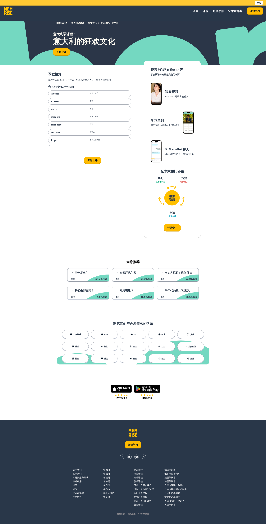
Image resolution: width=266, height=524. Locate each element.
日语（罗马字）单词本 (175, 489)
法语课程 (138, 477)
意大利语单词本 (172, 496)
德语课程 (138, 469)
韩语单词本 (170, 481)
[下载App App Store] (121, 389)
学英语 (106, 496)
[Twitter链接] (129, 457)
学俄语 (106, 473)
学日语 (106, 485)
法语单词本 (170, 477)
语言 (195, 11)
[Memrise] (8, 11)
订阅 (75, 485)
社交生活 (92, 22)
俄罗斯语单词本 (172, 473)
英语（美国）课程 (143, 500)
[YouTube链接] (136, 457)
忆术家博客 (235, 11)
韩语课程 (138, 481)
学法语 (106, 477)
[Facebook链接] (122, 457)
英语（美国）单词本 (174, 500)
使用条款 (121, 513)
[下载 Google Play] (147, 389)
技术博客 (77, 496)
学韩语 (106, 481)
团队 (75, 489)
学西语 (106, 489)
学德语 (106, 469)
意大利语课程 (78, 22)
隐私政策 (131, 513)
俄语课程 (138, 473)
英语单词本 (170, 504)
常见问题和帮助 (80, 477)
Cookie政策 (143, 513)
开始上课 (61, 51)
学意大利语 (62, 22)
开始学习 (255, 10)
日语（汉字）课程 (143, 485)
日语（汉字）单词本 (174, 485)
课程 (205, 11)
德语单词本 (170, 469)
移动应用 (77, 481)
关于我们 (77, 469)
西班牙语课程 (140, 493)
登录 (259, 3)
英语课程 (138, 504)
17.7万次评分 (121, 398)
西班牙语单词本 (172, 493)
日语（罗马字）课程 (144, 489)
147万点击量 (147, 398)
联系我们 (77, 473)
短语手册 (218, 11)
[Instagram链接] (144, 457)
